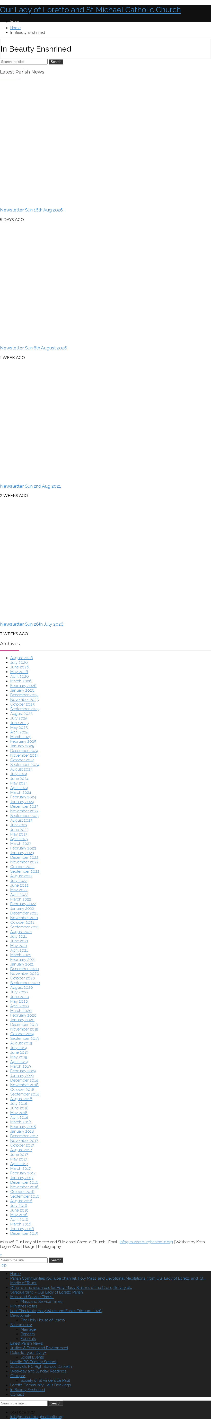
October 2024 (22, 760)
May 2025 (19, 727)
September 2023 (24, 815)
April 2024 (19, 788)
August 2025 (21, 713)
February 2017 (23, 1173)
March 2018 (20, 1122)
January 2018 (22, 1131)
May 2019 (18, 1057)
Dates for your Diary (27, 1352)
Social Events (32, 1357)
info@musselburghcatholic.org (146, 1242)
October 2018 (22, 1089)
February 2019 (23, 1071)
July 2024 (18, 774)
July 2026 (19, 662)
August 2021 (21, 931)
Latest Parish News (26, 1343)
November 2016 (24, 1187)
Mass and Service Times (31, 1297)
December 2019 (24, 1024)
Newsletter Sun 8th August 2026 (33, 347)
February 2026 (23, 685)
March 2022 (20, 899)
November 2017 (24, 1140)
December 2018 (24, 1080)
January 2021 (21, 964)
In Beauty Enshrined (27, 1389)
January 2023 (22, 852)
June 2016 (19, 1210)
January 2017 (21, 1177)
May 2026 (19, 671)
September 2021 (24, 927)
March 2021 (20, 955)
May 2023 (19, 834)
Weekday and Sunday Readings (38, 1371)
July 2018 (18, 1103)
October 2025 (22, 704)
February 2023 (23, 848)
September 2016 (24, 1196)
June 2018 (19, 1108)
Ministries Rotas (23, 1306)
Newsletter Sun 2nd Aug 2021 (30, 486)
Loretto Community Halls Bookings (40, 1385)
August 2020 (21, 987)
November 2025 (24, 699)
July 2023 (18, 825)
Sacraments (20, 1324)
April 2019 (19, 1061)
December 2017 (24, 1136)
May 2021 (18, 945)
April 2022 (19, 894)
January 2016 (22, 1228)
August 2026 (21, 658)
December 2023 (24, 806)
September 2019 (24, 1038)
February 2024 (23, 797)
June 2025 (19, 723)
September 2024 (24, 764)
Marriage (28, 1329)
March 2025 (20, 736)
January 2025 (22, 746)
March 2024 (20, 792)
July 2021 (18, 936)
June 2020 (19, 996)
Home (15, 28)
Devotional (19, 1315)
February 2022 (23, 904)
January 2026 (22, 690)
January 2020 (22, 1020)
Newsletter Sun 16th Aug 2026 (31, 209)
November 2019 (24, 1029)
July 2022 (18, 880)
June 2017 (19, 1154)
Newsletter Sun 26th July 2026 (32, 624)
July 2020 (19, 992)
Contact (17, 1394)
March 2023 (20, 843)
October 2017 (22, 1145)
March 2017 (20, 1168)
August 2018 (21, 1099)
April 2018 (19, 1117)
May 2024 (19, 783)
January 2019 (22, 1075)
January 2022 (22, 908)
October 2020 (22, 978)
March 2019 (20, 1066)
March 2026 (21, 681)
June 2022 (19, 885)
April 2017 (19, 1164)
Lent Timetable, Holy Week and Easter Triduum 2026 (56, 1310)
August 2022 (21, 876)
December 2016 (24, 1182)
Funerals (28, 1338)
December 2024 (24, 750)
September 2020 (25, 982)
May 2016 (19, 1215)
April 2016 (19, 1219)
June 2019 (19, 1052)
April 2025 (19, 732)
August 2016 (21, 1201)
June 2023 (19, 829)
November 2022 (24, 862)
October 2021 (22, 922)
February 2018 (23, 1126)
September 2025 (24, 709)
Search (56, 62)
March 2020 (21, 1010)
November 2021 (24, 917)
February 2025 (23, 741)
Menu (15, 21)
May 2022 (19, 890)
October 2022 (22, 866)
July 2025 (18, 718)
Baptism (28, 1334)
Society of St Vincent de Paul (45, 1380)
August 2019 (21, 1043)
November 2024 (24, 755)
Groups (17, 1375)
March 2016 (20, 1224)
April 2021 (19, 950)
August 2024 (21, 769)
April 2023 (19, 839)
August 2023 (21, 820)
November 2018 (24, 1085)
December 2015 (24, 1233)
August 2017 (21, 1150)
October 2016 (22, 1191)
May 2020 (19, 1001)
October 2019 (22, 1034)
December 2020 (24, 969)
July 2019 (18, 1047)
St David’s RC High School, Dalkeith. (41, 1366)
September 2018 (24, 1094)
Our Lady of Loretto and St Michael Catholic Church (90, 9)
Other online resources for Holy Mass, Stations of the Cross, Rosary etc (71, 1287)
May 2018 (19, 1112)
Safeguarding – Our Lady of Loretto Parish (46, 1292)
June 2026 (19, 667)
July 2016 (18, 1205)
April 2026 (19, 676)
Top (3, 1265)
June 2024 (19, 778)
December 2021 (24, 913)
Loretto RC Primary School (33, 1362)
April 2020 (19, 1006)
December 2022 (24, 857)
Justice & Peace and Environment (39, 1348)
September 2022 (24, 871)
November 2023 (24, 811)
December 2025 (24, 695)
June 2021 (19, 941)
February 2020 (23, 1015)
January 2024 (22, 801)
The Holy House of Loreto (43, 1320)
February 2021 (23, 959)
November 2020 (24, 973)
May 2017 (18, 1159)
